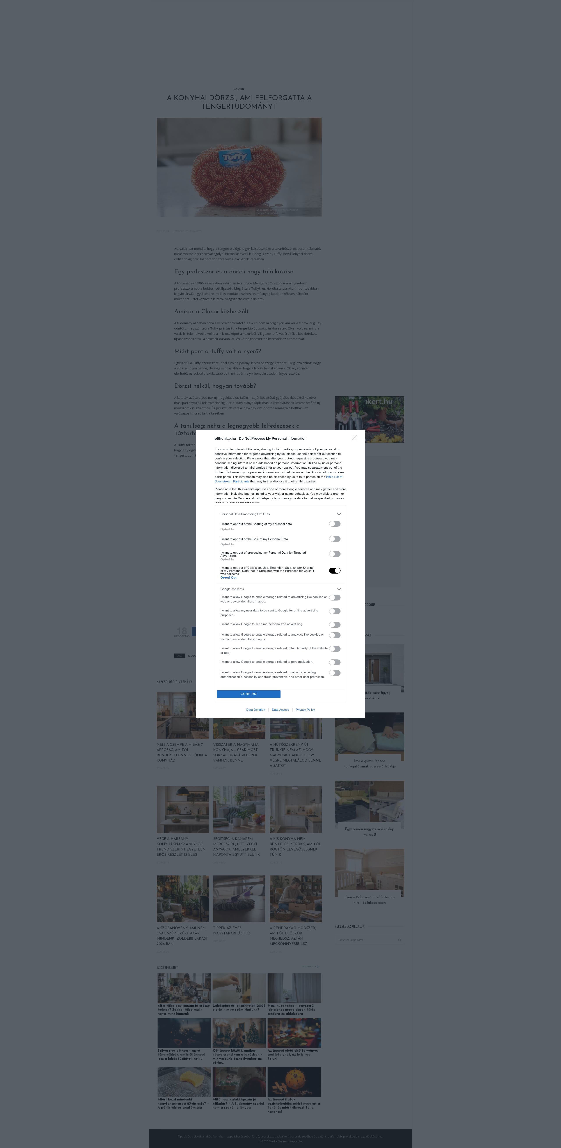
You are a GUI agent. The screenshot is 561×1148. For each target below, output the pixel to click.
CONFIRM (249, 694)
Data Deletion (255, 709)
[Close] (356, 439)
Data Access (280, 709)
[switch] (335, 524)
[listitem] (280, 514)
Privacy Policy (305, 709)
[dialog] (280, 574)
